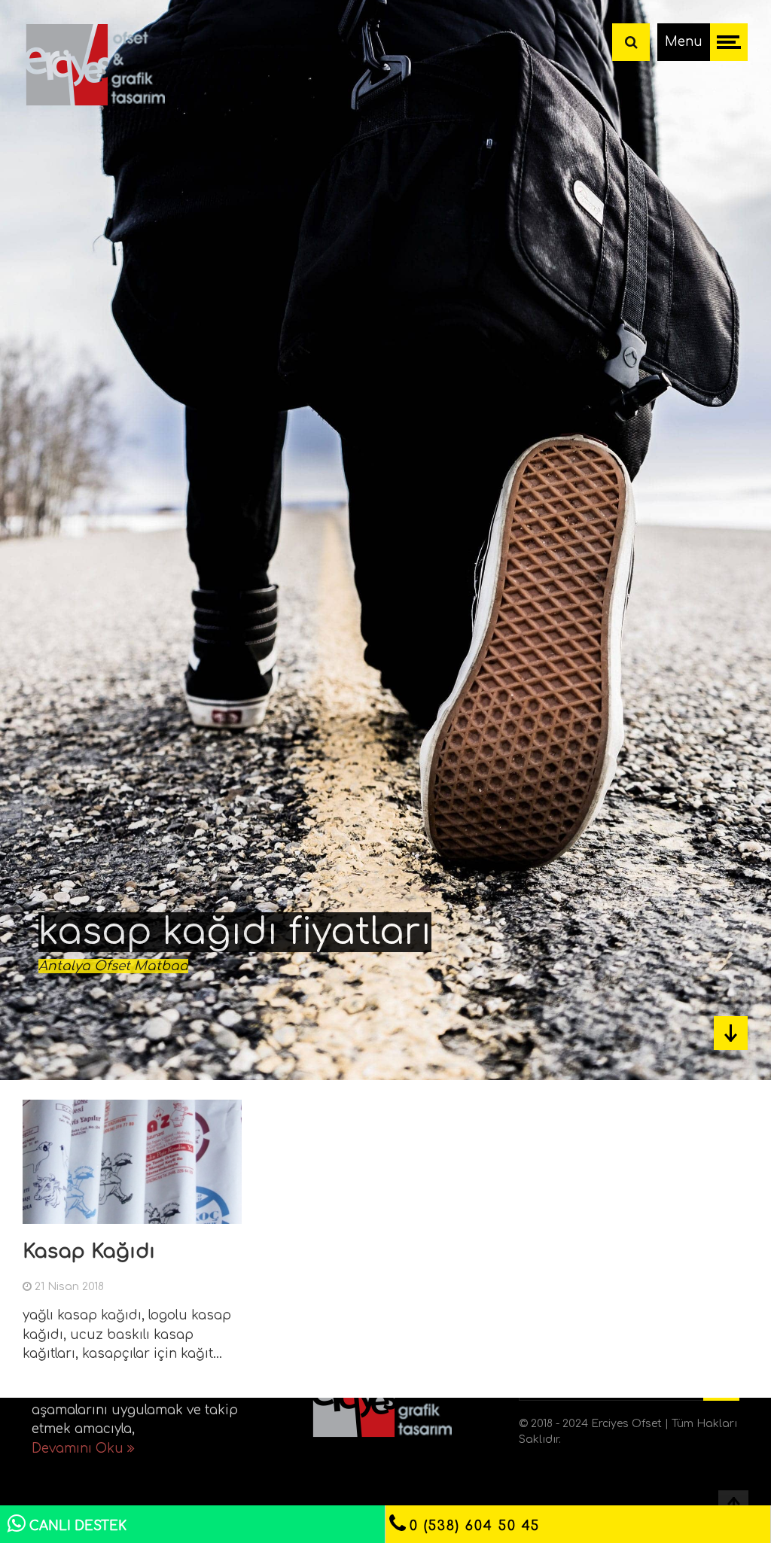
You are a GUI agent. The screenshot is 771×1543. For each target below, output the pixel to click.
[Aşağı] (731, 1033)
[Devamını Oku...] (224, 1213)
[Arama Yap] (631, 42)
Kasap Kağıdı (89, 1251)
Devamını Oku (79, 1448)
